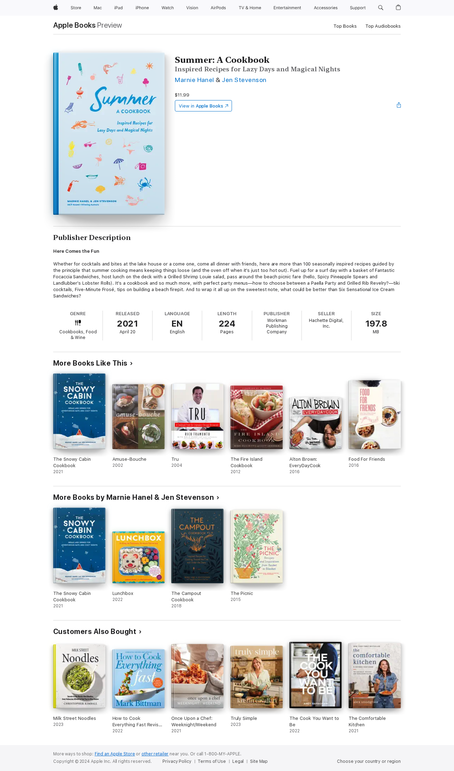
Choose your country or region (369, 761)
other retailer (155, 753)
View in (201, 106)
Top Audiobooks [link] (383, 26)
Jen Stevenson (244, 79)
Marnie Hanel (194, 79)
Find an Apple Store (115, 753)
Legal (238, 761)
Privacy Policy (176, 761)
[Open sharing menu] (399, 106)
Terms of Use (212, 761)
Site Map (259, 761)
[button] (380, 8)
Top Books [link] (345, 26)
